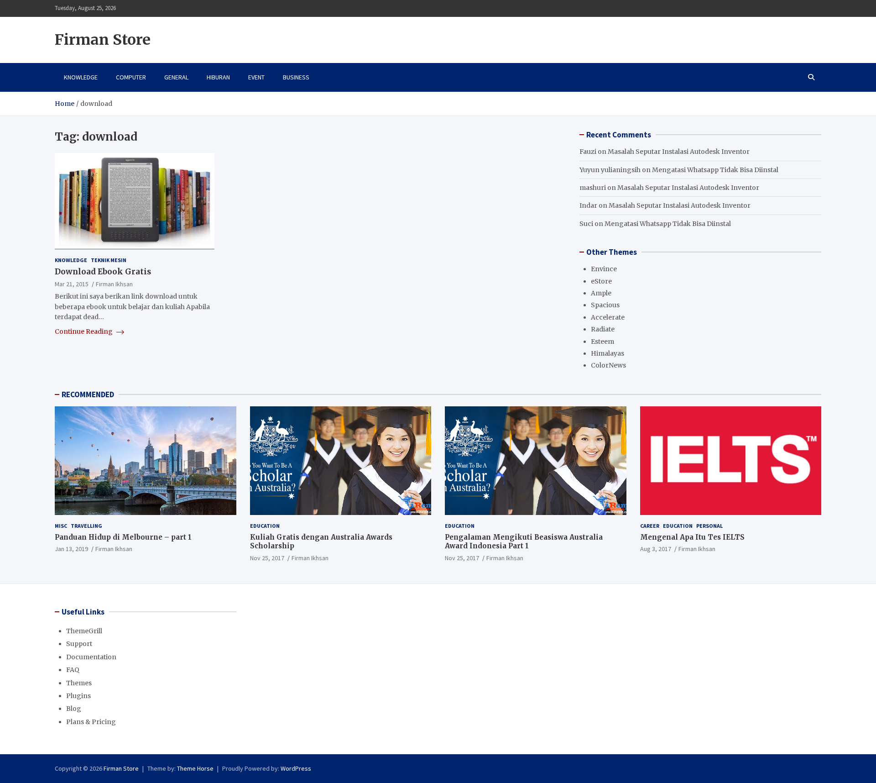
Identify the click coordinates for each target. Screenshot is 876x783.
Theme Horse (195, 768)
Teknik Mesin (108, 259)
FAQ (72, 670)
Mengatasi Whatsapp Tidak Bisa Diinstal (715, 170)
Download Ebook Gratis (103, 272)
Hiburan (218, 77)
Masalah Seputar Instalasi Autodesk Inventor (679, 151)
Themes (79, 683)
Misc (61, 525)
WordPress (296, 768)
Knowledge (81, 77)
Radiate (603, 329)
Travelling (86, 525)
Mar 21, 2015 (72, 284)
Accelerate (608, 317)
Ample (601, 293)
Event (256, 77)
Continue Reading (84, 331)
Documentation (91, 657)
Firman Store (103, 40)
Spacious (605, 305)
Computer (131, 77)
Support (79, 644)
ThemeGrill (84, 631)
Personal (709, 525)
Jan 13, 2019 (71, 549)
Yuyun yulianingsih (610, 170)
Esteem (602, 341)
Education (265, 525)
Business (296, 77)
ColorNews (608, 365)
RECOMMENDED (88, 394)
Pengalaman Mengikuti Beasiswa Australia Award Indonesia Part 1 (524, 542)
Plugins (78, 696)
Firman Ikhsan (114, 284)
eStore (601, 281)
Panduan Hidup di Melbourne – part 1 (123, 537)
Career (649, 525)
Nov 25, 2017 (267, 558)
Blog (73, 708)
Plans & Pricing (91, 722)
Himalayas (607, 353)
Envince (604, 269)
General (176, 77)
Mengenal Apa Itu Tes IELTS (692, 537)
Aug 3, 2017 (655, 549)
